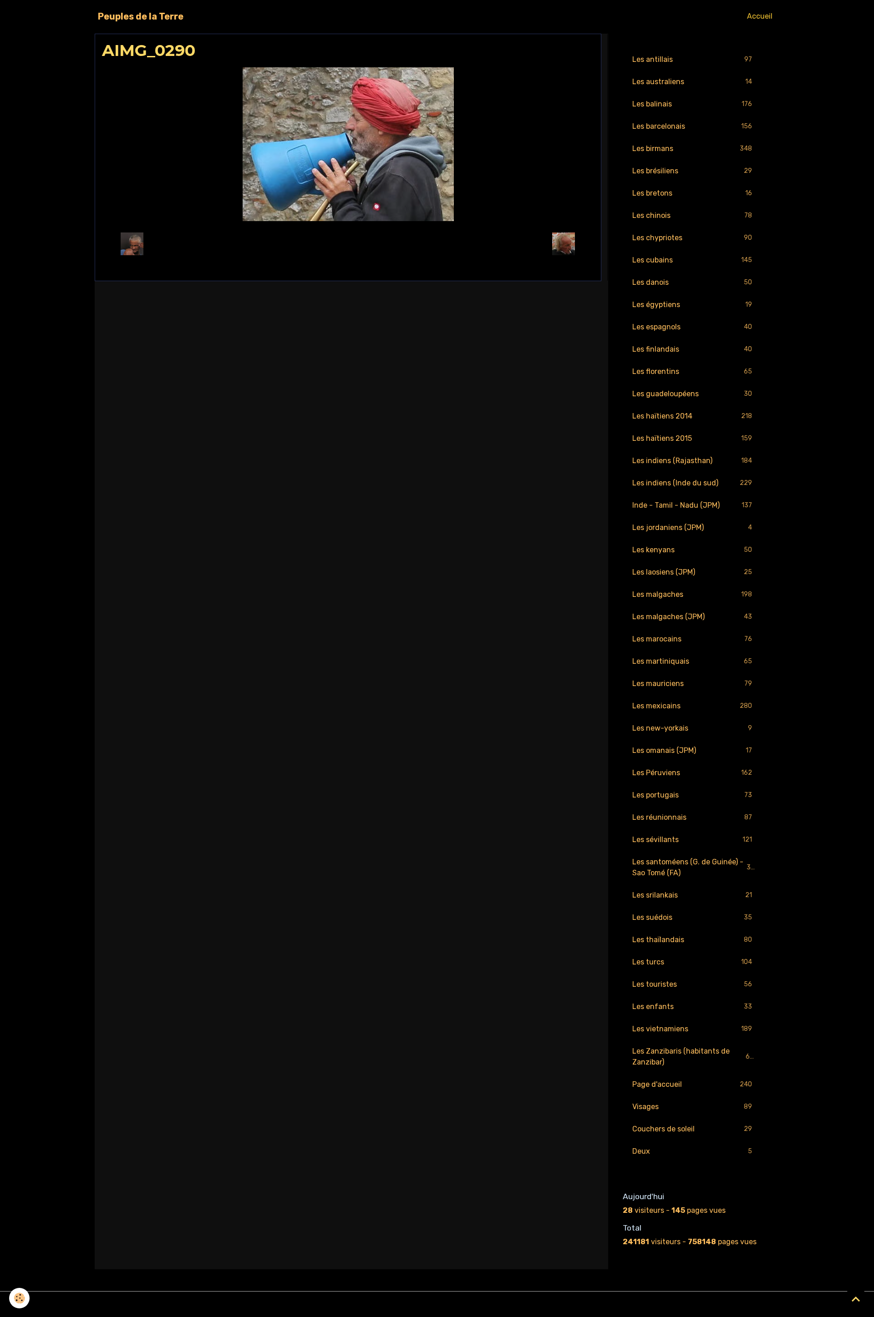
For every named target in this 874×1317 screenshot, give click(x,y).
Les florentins (692, 371)
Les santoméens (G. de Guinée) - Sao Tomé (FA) (693, 867)
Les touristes (692, 984)
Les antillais (692, 59)
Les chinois (692, 215)
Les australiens (692, 81)
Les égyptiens (692, 304)
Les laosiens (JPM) (692, 572)
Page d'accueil (692, 1084)
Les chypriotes (692, 237)
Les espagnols (692, 327)
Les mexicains (692, 705)
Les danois (692, 282)
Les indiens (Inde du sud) (692, 483)
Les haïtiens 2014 (692, 416)
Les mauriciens (692, 683)
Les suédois (692, 917)
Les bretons (692, 193)
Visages (692, 1106)
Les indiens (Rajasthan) (692, 460)
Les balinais (692, 104)
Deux (692, 1151)
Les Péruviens (692, 772)
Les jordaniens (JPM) (692, 527)
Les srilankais (692, 895)
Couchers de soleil (692, 1129)
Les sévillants (692, 839)
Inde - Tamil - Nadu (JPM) (692, 505)
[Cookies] (19, 1298)
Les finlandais (692, 349)
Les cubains (692, 260)
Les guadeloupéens (692, 393)
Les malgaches (692, 594)
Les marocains (692, 639)
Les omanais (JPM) (692, 750)
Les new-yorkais (692, 728)
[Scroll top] (855, 1298)
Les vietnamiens (692, 1028)
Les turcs (692, 962)
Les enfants (692, 1006)
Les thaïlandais (692, 939)
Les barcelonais (692, 126)
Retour (348, 243)
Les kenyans (692, 549)
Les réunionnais (692, 817)
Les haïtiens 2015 (692, 438)
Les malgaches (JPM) (692, 616)
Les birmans (692, 148)
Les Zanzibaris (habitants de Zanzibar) (692, 1056)
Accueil (759, 16)
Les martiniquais (692, 661)
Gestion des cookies (437, 1304)
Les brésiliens (692, 171)
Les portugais (692, 795)
